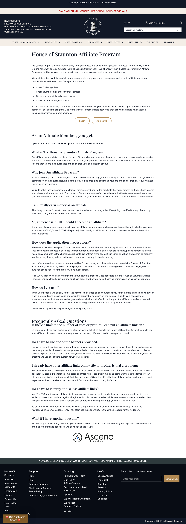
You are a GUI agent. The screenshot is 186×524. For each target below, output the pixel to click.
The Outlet (152, 42)
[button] (15, 518)
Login (82, 120)
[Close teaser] (28, 513)
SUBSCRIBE (172, 478)
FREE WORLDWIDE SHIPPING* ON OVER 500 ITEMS (92, 2)
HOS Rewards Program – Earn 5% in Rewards (28, 27)
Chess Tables (135, 42)
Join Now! (101, 120)
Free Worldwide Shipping (17, 24)
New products (12, 21)
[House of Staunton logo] (93, 26)
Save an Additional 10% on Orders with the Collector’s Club (27, 30)
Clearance (168, 42)
